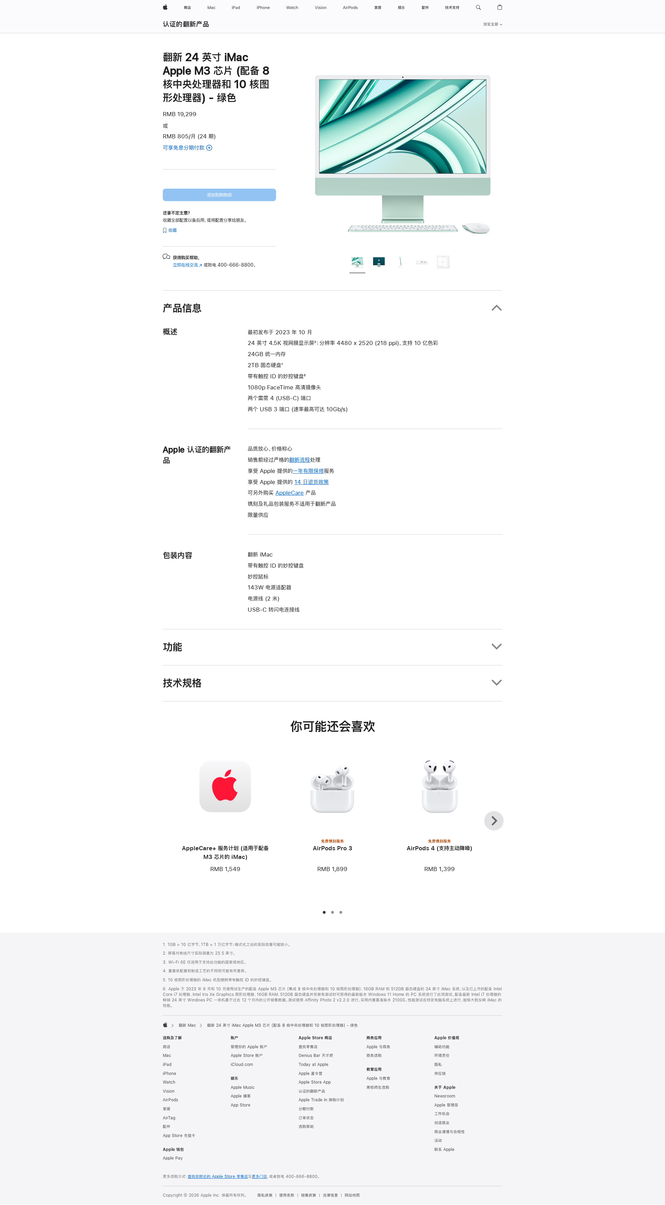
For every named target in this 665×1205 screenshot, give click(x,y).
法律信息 (330, 1195)
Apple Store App (315, 1082)
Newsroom (444, 1096)
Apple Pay (173, 1158)
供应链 (440, 1073)
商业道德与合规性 (449, 1132)
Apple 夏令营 (310, 1073)
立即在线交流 (187, 264)
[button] (478, 7)
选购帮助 (306, 1127)
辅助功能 (442, 1047)
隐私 (438, 1064)
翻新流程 (299, 460)
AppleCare (289, 493)
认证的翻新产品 (186, 24)
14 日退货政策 (311, 482)
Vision (169, 1091)
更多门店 (259, 1176)
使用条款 (286, 1195)
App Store (240, 1105)
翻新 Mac (187, 1025)
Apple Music (243, 1087)
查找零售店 (308, 1047)
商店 (166, 1047)
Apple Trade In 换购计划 (321, 1100)
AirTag (169, 1118)
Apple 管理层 (446, 1105)
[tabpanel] (403, 150)
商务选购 (374, 1055)
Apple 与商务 (378, 1047)
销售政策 (308, 1195)
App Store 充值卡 (179, 1136)
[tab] (357, 263)
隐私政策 (265, 1195)
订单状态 (306, 1118)
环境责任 (442, 1055)
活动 (438, 1140)
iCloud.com (242, 1064)
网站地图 (352, 1195)
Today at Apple (313, 1064)
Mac (167, 1055)
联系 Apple (444, 1149)
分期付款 (306, 1109)
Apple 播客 (241, 1096)
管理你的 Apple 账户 (249, 1047)
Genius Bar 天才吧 (316, 1055)
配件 (166, 1127)
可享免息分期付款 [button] (191, 148)
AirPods (170, 1100)
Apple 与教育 (378, 1078)
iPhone (169, 1073)
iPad (167, 1064)
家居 (166, 1109)
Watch (169, 1082)
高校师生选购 (377, 1087)
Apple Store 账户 (247, 1055)
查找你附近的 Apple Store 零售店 (218, 1176)
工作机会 (442, 1114)
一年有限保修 (308, 471)
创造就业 (442, 1123)
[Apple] (165, 1025)
